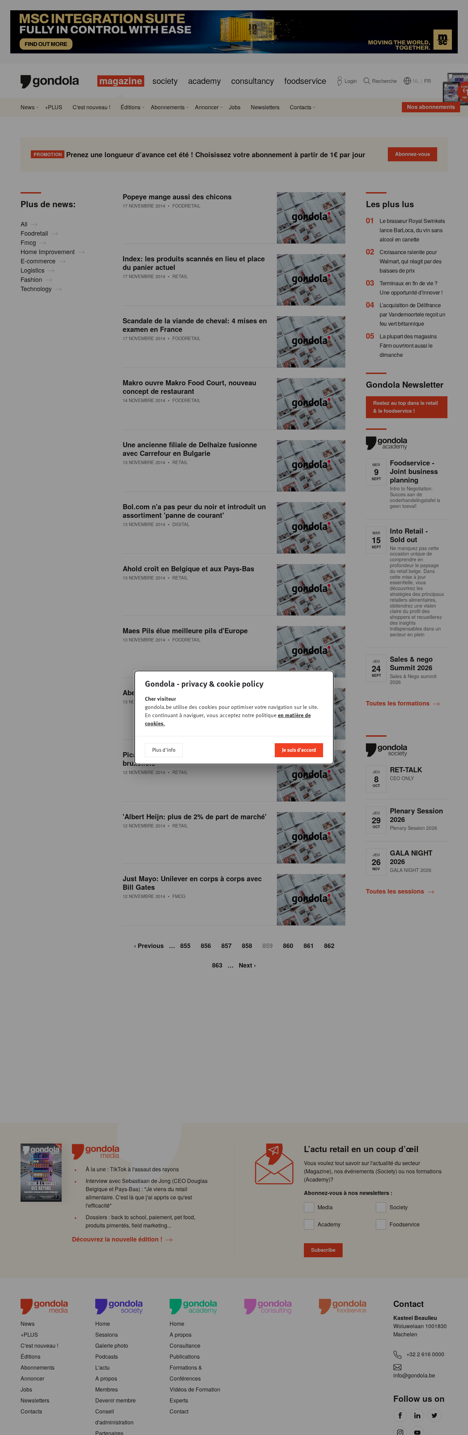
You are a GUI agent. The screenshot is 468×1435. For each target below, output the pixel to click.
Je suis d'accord (299, 749)
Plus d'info (163, 749)
